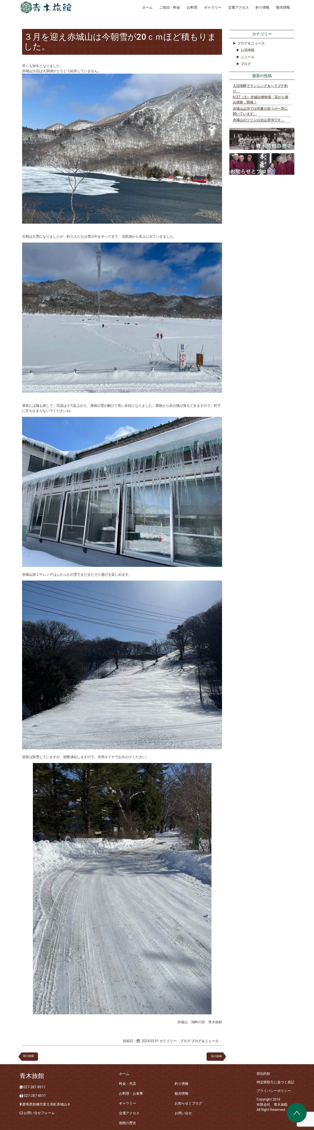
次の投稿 (217, 1056)
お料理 (192, 7)
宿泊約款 (263, 1074)
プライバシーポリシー (274, 1091)
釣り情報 (262, 7)
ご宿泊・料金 (169, 7)
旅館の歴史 (127, 1123)
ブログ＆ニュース (205, 1041)
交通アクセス (238, 7)
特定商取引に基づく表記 (275, 1082)
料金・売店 (127, 1084)
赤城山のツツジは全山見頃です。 (258, 120)
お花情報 (247, 50)
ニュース (247, 57)
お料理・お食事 (131, 1093)
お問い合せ (183, 1113)
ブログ (185, 1041)
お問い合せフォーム (39, 1113)
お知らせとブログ (188, 1103)
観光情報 (283, 7)
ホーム (147, 7)
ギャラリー (212, 7)
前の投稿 (28, 1056)
